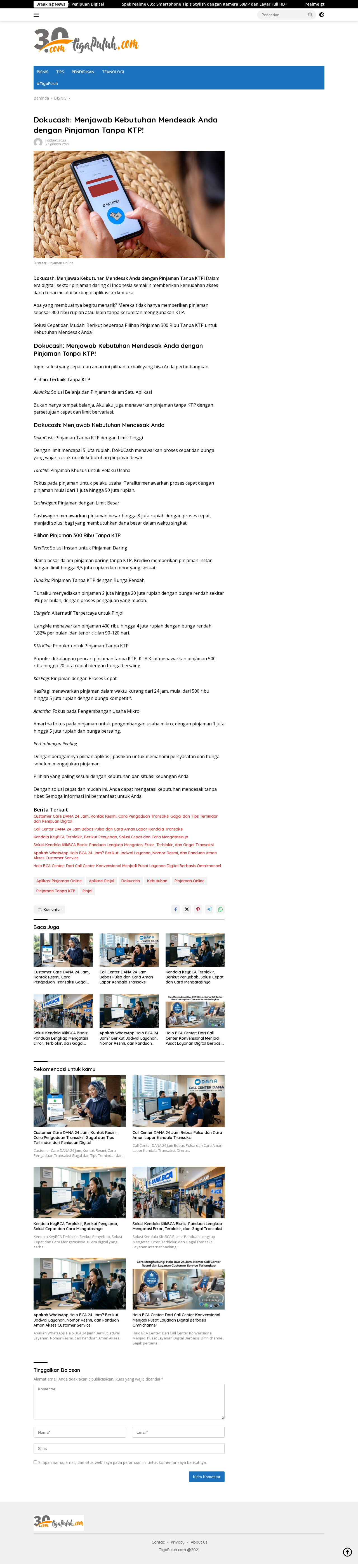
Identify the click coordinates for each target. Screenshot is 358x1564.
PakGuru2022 (55, 140)
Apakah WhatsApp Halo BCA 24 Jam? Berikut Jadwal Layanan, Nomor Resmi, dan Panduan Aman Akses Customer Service (125, 855)
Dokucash (130, 880)
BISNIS (42, 71)
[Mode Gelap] (321, 15)
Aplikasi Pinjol (101, 880)
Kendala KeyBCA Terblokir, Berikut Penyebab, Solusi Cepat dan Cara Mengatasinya (111, 836)
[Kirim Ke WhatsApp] (220, 909)
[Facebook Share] (175, 909)
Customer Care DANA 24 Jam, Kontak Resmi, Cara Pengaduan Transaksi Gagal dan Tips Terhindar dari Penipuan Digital (126, 819)
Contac (158, 1542)
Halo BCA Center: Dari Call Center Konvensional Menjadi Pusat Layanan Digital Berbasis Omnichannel (127, 865)
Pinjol (87, 890)
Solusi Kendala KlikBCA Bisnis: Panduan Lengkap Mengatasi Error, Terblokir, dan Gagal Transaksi (124, 844)
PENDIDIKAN (83, 71)
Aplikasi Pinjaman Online (59, 880)
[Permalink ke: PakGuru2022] (38, 142)
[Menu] (37, 15)
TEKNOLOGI (113, 71)
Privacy (178, 1542)
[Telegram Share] (209, 909)
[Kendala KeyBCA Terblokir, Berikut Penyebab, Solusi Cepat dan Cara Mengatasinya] (195, 950)
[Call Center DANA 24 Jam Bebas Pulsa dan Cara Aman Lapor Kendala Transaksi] (129, 950)
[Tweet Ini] (187, 909)
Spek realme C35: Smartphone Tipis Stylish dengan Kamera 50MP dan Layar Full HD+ (148, 4)
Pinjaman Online (189, 880)
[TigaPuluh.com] (87, 43)
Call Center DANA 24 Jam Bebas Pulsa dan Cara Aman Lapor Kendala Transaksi (108, 829)
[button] (310, 14)
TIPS (60, 71)
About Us (199, 1542)
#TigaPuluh (47, 83)
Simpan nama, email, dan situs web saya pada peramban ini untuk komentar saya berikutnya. (122, 1462)
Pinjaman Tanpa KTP (55, 890)
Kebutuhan (157, 880)
